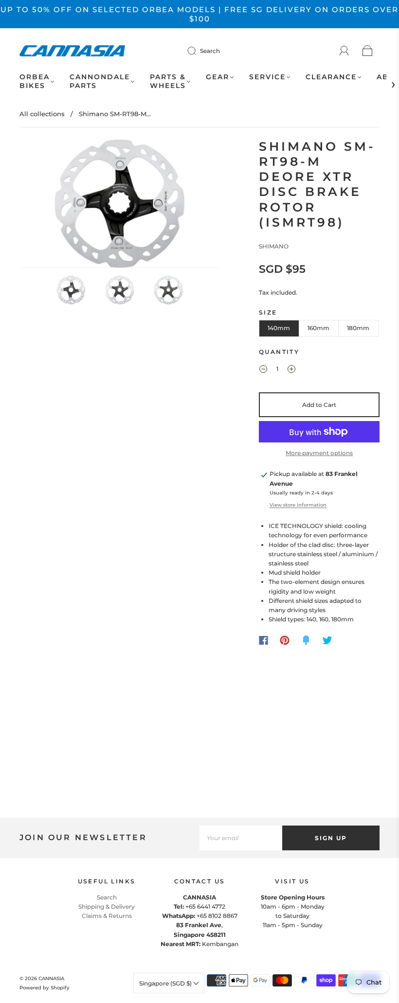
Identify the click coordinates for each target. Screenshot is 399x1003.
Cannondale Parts (100, 81)
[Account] (344, 50)
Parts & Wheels (168, 81)
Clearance (331, 77)
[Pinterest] (284, 640)
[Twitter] (327, 640)
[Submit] (198, 50)
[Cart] (368, 51)
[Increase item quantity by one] (291, 370)
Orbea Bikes (34, 81)
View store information (298, 505)
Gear (217, 77)
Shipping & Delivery (106, 906)
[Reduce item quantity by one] (263, 370)
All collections (42, 114)
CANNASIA (51, 978)
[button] (40, 205)
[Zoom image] (120, 205)
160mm (318, 328)
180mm (358, 328)
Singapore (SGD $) (166, 983)
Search (210, 50)
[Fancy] (306, 640)
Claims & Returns (107, 915)
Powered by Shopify (44, 988)
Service (267, 77)
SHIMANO (274, 246)
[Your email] (241, 838)
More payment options (319, 453)
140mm (279, 328)
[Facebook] (263, 640)
